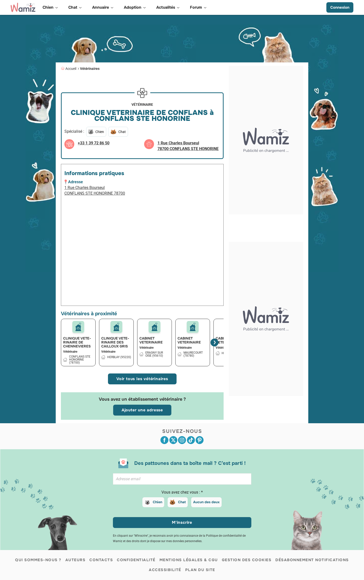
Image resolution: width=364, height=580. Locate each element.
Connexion (339, 7)
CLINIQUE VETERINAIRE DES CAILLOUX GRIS (115, 342)
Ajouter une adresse (142, 410)
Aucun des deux (206, 502)
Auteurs (75, 559)
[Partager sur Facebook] (164, 440)
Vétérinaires (90, 69)
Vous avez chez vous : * (182, 492)
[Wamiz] (23, 7)
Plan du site (200, 569)
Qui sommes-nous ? (38, 559)
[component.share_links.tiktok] (191, 440)
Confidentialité (136, 559)
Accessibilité (165, 569)
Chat (182, 502)
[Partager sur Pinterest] (200, 440)
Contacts (101, 559)
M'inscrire (182, 522)
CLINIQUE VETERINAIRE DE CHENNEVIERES (77, 342)
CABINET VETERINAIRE (151, 340)
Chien (157, 502)
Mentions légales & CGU (188, 559)
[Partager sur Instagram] (182, 440)
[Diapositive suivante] (214, 342)
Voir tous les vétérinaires (142, 378)
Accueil (70, 69)
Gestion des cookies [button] (247, 559)
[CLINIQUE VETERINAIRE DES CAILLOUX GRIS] (116, 327)
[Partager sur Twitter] (173, 440)
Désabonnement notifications (312, 559)
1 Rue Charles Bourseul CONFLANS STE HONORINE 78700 (94, 190)
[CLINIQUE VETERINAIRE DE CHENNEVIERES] (78, 327)
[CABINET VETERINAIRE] (154, 327)
